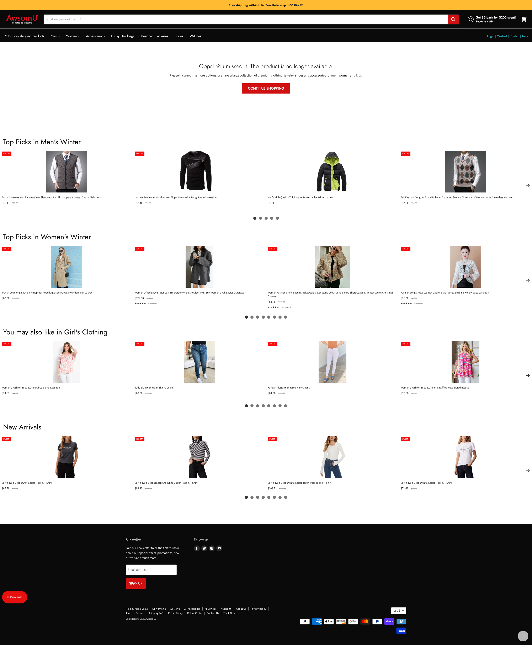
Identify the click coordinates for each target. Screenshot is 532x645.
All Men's (175, 608)
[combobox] (246, 19)
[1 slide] (254, 218)
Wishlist (502, 36)
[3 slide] (266, 218)
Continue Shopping (266, 88)
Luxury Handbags (122, 36)
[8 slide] (285, 317)
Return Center (194, 613)
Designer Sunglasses (154, 36)
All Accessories (192, 608)
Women (72, 36)
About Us (241, 608)
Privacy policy (258, 608)
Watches (195, 36)
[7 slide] (280, 317)
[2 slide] (260, 218)
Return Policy (175, 613)
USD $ (396, 610)
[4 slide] (271, 218)
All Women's (159, 608)
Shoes (179, 36)
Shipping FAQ (156, 613)
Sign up (136, 583)
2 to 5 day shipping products (24, 36)
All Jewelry (210, 608)
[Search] (453, 19)
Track (525, 36)
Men (54, 36)
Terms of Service (135, 613)
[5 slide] (277, 218)
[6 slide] (274, 317)
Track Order (229, 613)
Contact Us (213, 613)
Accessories (94, 36)
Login (490, 36)
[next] (528, 185)
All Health (226, 608)
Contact (514, 36)
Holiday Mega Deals (137, 608)
